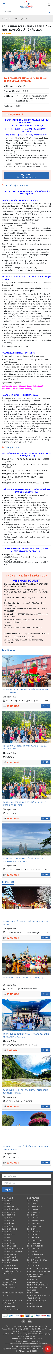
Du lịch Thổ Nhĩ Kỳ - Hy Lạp (37, 1260)
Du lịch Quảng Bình (35, 1246)
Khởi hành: (8, 96)
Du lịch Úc (6, 1263)
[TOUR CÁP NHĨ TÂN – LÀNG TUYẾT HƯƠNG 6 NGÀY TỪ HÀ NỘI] (26, 902)
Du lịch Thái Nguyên (10, 1260)
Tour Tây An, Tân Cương (36, 1301)
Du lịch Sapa (32, 1252)
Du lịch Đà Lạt (7, 1218)
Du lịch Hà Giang (8, 1223)
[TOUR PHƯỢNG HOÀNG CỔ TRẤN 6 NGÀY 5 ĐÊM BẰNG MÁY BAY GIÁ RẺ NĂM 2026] (26, 1015)
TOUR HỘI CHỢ (7, 1285)
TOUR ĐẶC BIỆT (32, 1279)
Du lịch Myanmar (34, 1237)
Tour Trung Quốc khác (11, 1309)
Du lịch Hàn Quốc (34, 1226)
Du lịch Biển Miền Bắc (10, 1206)
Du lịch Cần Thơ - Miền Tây (12, 1209)
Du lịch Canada (33, 1209)
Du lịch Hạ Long (33, 1223)
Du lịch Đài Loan (8, 1221)
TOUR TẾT (30, 1304)
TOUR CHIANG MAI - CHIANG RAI (38, 1271)
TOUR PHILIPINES (33, 1293)
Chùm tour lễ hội (34, 1198)
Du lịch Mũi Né (32, 1235)
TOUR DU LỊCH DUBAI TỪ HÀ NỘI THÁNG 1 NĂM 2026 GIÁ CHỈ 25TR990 (25, 1147)
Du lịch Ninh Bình (34, 1243)
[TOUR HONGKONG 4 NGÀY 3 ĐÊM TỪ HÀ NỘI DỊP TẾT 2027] (26, 959)
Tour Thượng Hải (9, 1306)
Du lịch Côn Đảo (8, 1215)
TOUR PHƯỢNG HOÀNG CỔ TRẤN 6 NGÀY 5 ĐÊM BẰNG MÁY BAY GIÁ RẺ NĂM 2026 (26, 1035)
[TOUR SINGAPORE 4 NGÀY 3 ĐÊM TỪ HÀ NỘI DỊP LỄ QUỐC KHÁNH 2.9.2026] (26, 783)
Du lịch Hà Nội (7, 1226)
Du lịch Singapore (20, 18)
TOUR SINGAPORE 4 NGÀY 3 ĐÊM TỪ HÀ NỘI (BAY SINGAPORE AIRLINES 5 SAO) (23, 859)
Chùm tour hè (7, 1198)
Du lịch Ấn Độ (32, 1201)
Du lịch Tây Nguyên (9, 1257)
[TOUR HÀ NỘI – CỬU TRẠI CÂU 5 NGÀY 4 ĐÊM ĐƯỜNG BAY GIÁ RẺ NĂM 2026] (26, 1071)
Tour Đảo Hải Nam (9, 1282)
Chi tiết (45, 706)
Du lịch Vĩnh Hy (33, 1263)
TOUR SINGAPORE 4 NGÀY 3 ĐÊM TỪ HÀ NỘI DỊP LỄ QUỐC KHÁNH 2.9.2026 (24, 803)
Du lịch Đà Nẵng (33, 1218)
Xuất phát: (8, 106)
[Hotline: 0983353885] (48, 1349)
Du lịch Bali (31, 1204)
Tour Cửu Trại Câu (9, 1279)
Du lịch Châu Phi (33, 1212)
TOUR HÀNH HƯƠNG (34, 1282)
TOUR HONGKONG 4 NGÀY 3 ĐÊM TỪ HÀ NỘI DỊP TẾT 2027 (25, 979)
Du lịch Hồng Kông (9, 1229)
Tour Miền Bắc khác (10, 1288)
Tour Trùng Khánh (34, 1306)
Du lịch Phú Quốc (9, 1246)
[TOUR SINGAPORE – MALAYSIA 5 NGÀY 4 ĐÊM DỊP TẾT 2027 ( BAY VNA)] (26, 671)
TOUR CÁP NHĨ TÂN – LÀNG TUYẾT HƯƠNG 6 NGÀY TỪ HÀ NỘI (26, 922)
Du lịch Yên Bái (33, 1266)
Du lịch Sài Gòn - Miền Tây (12, 1252)
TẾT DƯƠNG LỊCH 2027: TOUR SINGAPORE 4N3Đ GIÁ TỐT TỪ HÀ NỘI (24, 747)
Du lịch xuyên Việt (9, 1266)
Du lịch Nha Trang (34, 1240)
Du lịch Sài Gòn (33, 1249)
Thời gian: (8, 86)
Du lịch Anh (6, 1204)
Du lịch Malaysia (33, 1232)
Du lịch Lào (6, 1232)
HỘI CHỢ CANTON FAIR (10, 1268)
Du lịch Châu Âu (8, 1212)
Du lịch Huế (31, 1229)
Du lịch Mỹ (6, 1237)
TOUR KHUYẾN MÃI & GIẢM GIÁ (38, 1285)
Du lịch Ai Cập (7, 1201)
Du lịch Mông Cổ (8, 1235)
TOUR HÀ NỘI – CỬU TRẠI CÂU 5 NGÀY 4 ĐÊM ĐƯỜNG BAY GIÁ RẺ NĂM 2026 (25, 1091)
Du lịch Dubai (32, 1215)
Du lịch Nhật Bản (9, 1243)
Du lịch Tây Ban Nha (35, 1254)
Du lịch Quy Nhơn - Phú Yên (12, 1249)
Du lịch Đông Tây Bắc (35, 1221)
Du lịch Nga (6, 1240)
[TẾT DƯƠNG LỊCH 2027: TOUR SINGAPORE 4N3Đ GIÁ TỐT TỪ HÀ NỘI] (26, 727)
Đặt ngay (26, 175)
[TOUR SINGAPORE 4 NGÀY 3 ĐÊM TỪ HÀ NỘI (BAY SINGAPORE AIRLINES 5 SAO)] (26, 839)
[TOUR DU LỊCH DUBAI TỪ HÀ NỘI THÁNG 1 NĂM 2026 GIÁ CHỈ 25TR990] (26, 1127)
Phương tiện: (9, 91)
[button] (48, 11)
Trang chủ (6, 18)
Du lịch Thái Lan (33, 1257)
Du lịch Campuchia (34, 1206)
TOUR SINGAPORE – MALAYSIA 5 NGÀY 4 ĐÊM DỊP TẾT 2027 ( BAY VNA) (25, 691)
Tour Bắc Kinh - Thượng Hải (38, 1268)
